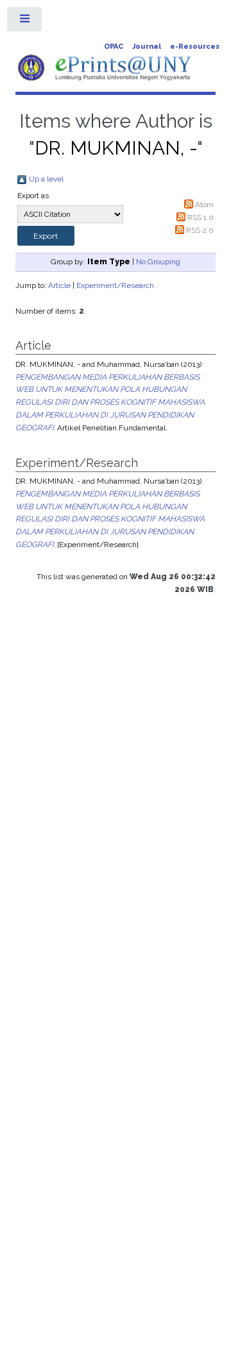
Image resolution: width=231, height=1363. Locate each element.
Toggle (25, 22)
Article (59, 285)
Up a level (46, 178)
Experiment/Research (115, 285)
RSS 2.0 (200, 230)
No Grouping (158, 261)
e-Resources (194, 46)
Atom (204, 204)
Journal (146, 46)
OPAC (113, 46)
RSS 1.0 (200, 217)
